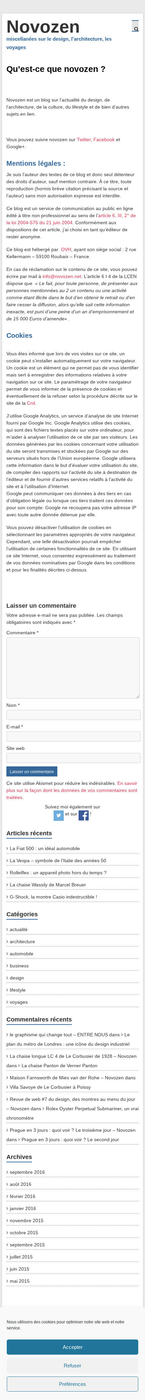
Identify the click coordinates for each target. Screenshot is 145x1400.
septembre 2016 (27, 1172)
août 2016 (20, 1184)
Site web (15, 748)
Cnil (31, 403)
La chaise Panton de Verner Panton (59, 1065)
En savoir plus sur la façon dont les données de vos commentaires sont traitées (71, 790)
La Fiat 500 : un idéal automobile (45, 848)
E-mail (14, 726)
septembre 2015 (27, 1244)
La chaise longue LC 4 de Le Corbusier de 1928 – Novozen (73, 1056)
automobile (21, 953)
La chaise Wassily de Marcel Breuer (48, 884)
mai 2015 (20, 1281)
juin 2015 (19, 1269)
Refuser (72, 1365)
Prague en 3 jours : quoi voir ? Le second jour (70, 1139)
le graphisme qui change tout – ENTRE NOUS (59, 1034)
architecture (22, 941)
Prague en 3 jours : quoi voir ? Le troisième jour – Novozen (73, 1130)
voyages (19, 1002)
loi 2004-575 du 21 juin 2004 (41, 222)
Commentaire (22, 632)
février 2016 (22, 1196)
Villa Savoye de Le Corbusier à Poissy (50, 1087)
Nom (13, 705)
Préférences (72, 1384)
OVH (66, 249)
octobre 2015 (24, 1232)
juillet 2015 (21, 1256)
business (19, 965)
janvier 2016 (23, 1208)
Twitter (84, 139)
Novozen (43, 26)
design (17, 978)
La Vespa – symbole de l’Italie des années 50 (58, 860)
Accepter (73, 1347)
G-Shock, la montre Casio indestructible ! (53, 896)
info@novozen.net (61, 276)
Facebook (104, 139)
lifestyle (18, 990)
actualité (19, 929)
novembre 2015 (27, 1220)
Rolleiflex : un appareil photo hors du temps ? (58, 872)
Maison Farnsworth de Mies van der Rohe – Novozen (67, 1077)
